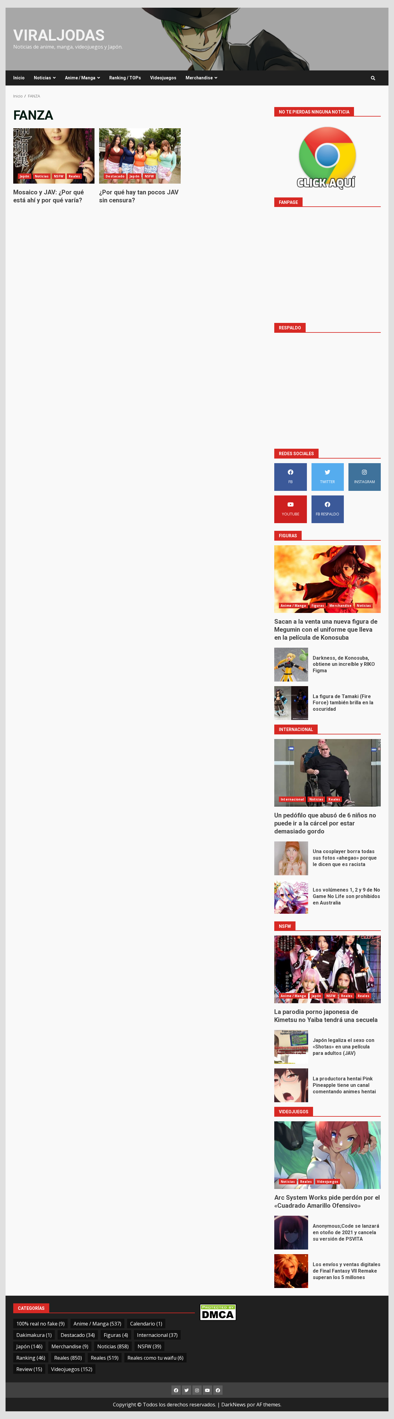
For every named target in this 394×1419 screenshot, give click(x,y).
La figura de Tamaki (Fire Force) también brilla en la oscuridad (291, 703)
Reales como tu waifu (155, 1357)
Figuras (318, 605)
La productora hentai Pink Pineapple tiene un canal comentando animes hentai (291, 1085)
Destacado (115, 176)
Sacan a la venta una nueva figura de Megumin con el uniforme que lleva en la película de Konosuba (327, 579)
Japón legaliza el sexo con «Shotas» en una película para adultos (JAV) (291, 1047)
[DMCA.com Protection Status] (217, 1311)
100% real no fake (40, 1323)
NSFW (58, 176)
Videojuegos (163, 77)
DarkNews (233, 1404)
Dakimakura (34, 1335)
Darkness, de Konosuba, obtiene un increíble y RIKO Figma (291, 665)
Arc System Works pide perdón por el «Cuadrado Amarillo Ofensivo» (327, 1155)
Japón (25, 176)
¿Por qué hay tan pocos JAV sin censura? (139, 156)
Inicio (19, 77)
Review (29, 1369)
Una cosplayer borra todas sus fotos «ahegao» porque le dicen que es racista (291, 858)
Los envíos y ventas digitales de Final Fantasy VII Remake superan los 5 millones (291, 1271)
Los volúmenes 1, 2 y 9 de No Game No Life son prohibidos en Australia (291, 897)
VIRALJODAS (59, 35)
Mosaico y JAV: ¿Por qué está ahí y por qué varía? (53, 156)
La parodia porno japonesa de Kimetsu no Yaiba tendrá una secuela (327, 969)
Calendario (146, 1323)
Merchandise (199, 77)
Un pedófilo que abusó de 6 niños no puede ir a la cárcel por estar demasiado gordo (327, 773)
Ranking (30, 1357)
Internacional (292, 799)
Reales (74, 176)
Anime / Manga (80, 77)
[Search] (373, 78)
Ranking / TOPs (125, 77)
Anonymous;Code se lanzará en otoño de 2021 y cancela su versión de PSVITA (291, 1233)
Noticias (42, 77)
